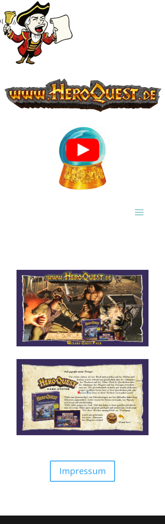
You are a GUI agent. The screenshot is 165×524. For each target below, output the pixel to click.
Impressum (82, 471)
